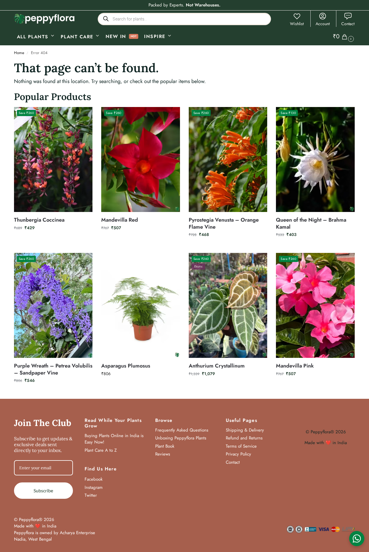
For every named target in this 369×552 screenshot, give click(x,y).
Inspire (154, 36)
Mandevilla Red (119, 220)
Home (19, 53)
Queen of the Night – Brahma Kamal (311, 223)
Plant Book (164, 446)
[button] (344, 36)
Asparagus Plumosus (125, 366)
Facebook (94, 479)
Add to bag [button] (53, 240)
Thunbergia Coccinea (39, 220)
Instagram (94, 487)
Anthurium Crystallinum (217, 366)
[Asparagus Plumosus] (140, 305)
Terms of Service (241, 446)
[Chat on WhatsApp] (356, 538)
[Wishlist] (83, 115)
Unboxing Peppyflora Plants (180, 438)
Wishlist (297, 24)
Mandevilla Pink (295, 366)
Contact (347, 24)
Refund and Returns (244, 438)
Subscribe (43, 490)
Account (323, 24)
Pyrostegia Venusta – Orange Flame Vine (224, 223)
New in (116, 36)
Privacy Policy (238, 454)
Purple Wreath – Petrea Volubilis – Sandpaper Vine (53, 369)
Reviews (162, 454)
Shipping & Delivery (245, 430)
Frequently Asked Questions (181, 430)
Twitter (91, 495)
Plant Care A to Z (101, 450)
